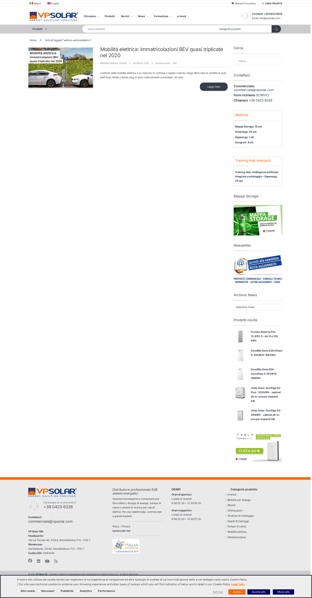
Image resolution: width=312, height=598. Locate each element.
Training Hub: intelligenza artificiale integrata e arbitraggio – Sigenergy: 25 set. (256, 176)
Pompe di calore (237, 526)
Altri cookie (28, 591)
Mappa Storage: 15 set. (249, 126)
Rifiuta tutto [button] (283, 591)
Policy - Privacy (121, 526)
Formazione (161, 16)
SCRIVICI (262, 95)
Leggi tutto (213, 86)
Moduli (231, 505)
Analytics (86, 591)
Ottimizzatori (235, 510)
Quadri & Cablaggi (238, 521)
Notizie (123, 63)
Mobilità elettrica (109, 63)
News (141, 16)
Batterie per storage (239, 499)
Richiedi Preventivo (245, 3)
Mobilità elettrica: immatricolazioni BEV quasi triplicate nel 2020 (161, 52)
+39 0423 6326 (260, 100)
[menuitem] (35, 3)
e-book (181, 16)
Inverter (232, 494)
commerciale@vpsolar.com (254, 90)
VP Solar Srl (41, 574)
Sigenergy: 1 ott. (245, 137)
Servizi (125, 16)
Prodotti (110, 16)
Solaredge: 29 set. (246, 131)
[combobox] (149, 29)
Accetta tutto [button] (259, 591)
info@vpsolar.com (269, 18)
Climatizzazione (237, 537)
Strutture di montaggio (241, 515)
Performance (106, 591)
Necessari (47, 591)
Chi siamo (90, 16)
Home (33, 40)
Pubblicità (67, 591)
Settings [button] (218, 591)
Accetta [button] (237, 591)
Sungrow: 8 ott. (244, 142)
